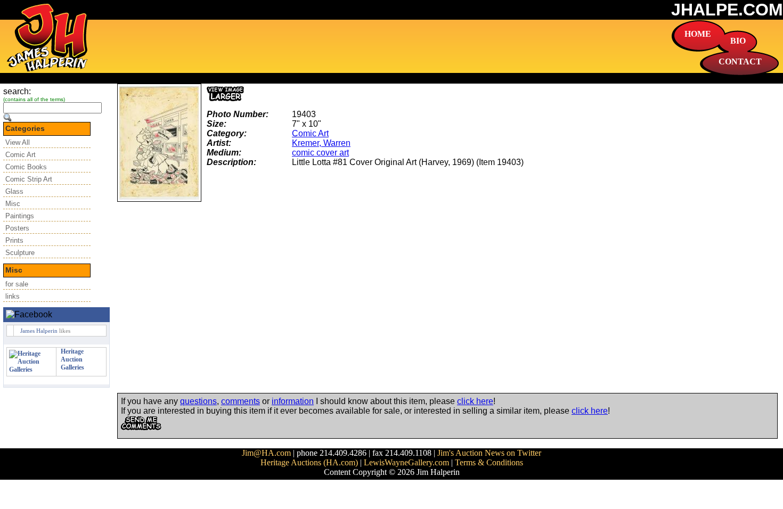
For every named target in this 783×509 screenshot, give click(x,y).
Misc (12, 204)
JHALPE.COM (727, 9)
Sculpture (20, 253)
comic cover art (320, 152)
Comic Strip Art (28, 179)
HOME (697, 33)
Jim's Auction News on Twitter (489, 452)
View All (17, 142)
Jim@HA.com (266, 452)
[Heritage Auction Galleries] (31, 369)
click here (475, 401)
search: (17, 91)
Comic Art (20, 155)
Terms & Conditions (489, 462)
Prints (14, 240)
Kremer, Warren (321, 142)
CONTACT (740, 61)
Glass (14, 191)
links (12, 296)
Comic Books (26, 167)
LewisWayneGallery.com (406, 462)
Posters (17, 228)
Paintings (19, 216)
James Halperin (39, 330)
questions (198, 401)
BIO (738, 40)
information (293, 401)
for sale (16, 284)
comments (240, 401)
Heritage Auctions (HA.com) (309, 462)
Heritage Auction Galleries (72, 359)
